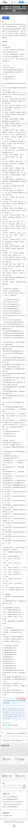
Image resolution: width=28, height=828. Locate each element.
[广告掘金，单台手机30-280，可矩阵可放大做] (20, 769)
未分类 (16, 12)
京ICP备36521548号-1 (9, 822)
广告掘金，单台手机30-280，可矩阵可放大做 (20, 776)
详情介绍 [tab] (6, 18)
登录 (22, 2)
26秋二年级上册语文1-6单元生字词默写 (12, 802)
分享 (5, 725)
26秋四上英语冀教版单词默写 (10, 799)
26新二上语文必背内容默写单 (10, 807)
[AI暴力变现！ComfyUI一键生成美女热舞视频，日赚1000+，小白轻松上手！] (7, 769)
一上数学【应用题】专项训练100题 (11, 804)
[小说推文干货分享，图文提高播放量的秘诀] (7, 752)
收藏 (10, 725)
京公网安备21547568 (18, 822)
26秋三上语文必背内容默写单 (10, 796)
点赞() (16, 725)
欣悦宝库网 (13, 821)
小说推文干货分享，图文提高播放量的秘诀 (7, 759)
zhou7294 (7, 723)
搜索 (3, 783)
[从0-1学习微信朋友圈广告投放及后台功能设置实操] (20, 752)
